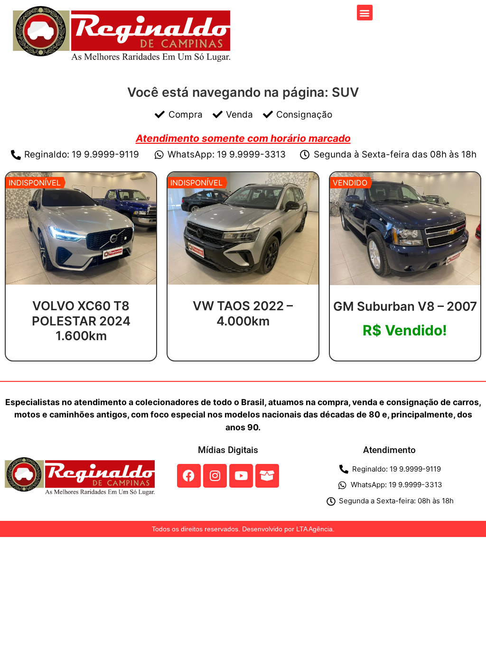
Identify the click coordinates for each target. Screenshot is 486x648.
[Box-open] (267, 476)
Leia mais (81, 357)
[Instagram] (215, 476)
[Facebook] (189, 476)
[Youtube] (241, 476)
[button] (365, 12)
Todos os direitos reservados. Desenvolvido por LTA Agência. (243, 529)
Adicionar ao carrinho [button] (405, 356)
